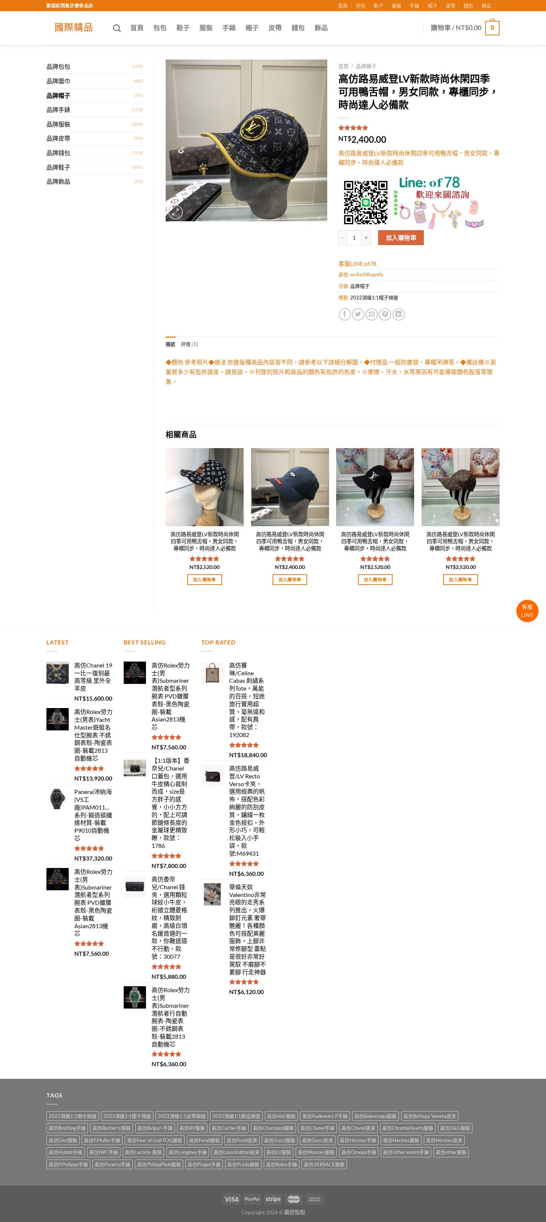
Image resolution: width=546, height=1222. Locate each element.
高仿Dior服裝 (63, 1140)
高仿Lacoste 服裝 (143, 1152)
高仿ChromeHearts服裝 (407, 1128)
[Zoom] (175, 212)
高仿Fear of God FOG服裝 (154, 1140)
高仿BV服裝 (192, 1128)
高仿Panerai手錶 (112, 1164)
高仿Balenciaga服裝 (375, 1116)
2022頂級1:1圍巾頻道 (73, 1116)
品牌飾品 (58, 181)
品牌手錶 (58, 109)
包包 (360, 6)
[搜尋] (117, 28)
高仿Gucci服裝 (279, 1140)
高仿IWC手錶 (103, 1152)
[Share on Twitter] (358, 314)
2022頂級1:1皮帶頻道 (182, 1116)
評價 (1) (189, 344)
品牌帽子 (58, 95)
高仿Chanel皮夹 (358, 1128)
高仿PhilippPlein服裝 (159, 1164)
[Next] (499, 523)
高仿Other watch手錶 (406, 1152)
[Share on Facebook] (345, 314)
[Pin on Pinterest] (385, 314)
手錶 (414, 6)
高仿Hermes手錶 (358, 1140)
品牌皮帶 (58, 138)
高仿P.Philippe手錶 (68, 1164)
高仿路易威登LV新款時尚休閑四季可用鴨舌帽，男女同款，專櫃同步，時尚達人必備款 (204, 541)
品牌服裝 (58, 124)
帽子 (433, 6)
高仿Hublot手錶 (65, 1152)
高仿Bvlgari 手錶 (155, 1128)
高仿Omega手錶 (358, 1152)
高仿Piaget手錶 (204, 1164)
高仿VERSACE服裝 (324, 1164)
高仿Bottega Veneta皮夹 (429, 1116)
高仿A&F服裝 (281, 1116)
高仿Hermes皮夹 (444, 1140)
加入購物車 (401, 237)
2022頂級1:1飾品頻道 (236, 1116)
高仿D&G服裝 (455, 1128)
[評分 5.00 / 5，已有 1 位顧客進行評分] (419, 128)
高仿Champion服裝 (273, 1128)
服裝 (397, 6)
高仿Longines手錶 (188, 1152)
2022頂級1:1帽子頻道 (374, 297)
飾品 (486, 6)
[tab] (171, 344)
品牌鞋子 (58, 167)
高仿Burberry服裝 (111, 1128)
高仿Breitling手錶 (67, 1128)
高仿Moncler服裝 (316, 1152)
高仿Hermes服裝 (401, 1140)
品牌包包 (58, 66)
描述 (171, 344)
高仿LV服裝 (278, 1152)
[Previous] (166, 523)
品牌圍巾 (58, 80)
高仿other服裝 (451, 1152)
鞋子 (378, 6)
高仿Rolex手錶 (281, 1164)
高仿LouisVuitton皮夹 (237, 1152)
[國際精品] (74, 28)
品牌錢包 (58, 152)
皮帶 (450, 6)
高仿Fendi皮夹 (242, 1140)
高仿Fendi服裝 (204, 1140)
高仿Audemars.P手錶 (325, 1116)
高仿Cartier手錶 (229, 1128)
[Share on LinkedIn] (399, 314)
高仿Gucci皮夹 (317, 1140)
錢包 (468, 6)
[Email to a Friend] (371, 314)
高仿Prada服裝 (243, 1164)
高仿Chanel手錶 (317, 1128)
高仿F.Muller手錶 (102, 1140)
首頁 (343, 6)
